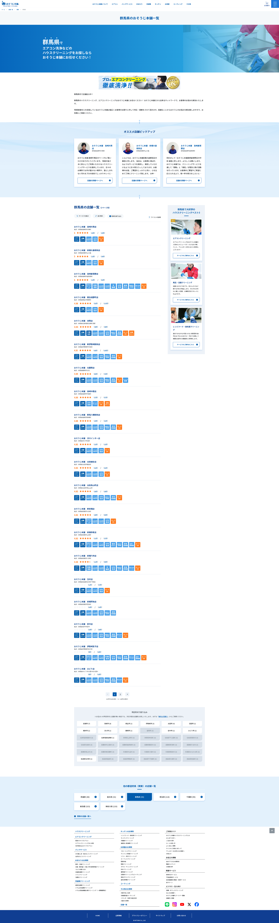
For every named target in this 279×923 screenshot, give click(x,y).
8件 (90, 674)
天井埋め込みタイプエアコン (83, 846)
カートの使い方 (170, 843)
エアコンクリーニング (83, 837)
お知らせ (168, 854)
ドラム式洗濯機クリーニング (83, 888)
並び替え (100, 216)
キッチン (158, 4)
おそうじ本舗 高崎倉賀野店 (86, 273)
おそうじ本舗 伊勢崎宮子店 (86, 646)
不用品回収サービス (172, 877)
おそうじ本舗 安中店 (83, 624)
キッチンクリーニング (127, 838)
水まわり (139, 4)
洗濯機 (148, 4)
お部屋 (167, 4)
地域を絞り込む (116, 216)
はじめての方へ (170, 838)
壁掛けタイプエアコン (81, 840)
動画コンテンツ (170, 864)
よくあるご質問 (170, 846)
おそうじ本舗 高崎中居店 (85, 391)
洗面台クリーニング (81, 877)
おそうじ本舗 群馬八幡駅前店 (87, 414)
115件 (106, 303)
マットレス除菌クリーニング (129, 854)
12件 (92, 280)
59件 (105, 515)
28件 (95, 491)
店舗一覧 (124, 904)
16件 (99, 674)
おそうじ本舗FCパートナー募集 (175, 895)
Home (97, 915)
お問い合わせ (181, 915)
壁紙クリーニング (126, 864)
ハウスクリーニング (82, 831)
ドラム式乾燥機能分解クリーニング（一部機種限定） (91, 890)
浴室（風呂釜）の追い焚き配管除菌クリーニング (89, 867)
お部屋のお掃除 (126, 847)
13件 (92, 256)
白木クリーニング (126, 869)
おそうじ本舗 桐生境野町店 (86, 297)
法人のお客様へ (170, 893)
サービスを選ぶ (84, 216)
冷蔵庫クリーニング (127, 840)
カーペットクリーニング (128, 859)
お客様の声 (169, 867)
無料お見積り (163, 716)
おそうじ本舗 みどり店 (84, 668)
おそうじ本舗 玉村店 (83, 579)
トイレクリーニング (81, 875)
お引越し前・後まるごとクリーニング (86, 854)
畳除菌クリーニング (127, 872)
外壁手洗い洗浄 (125, 893)
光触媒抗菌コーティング (128, 895)
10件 (90, 607)
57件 (105, 397)
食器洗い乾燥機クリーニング (129, 843)
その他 (188, 4)
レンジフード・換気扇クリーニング (131, 835)
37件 (105, 538)
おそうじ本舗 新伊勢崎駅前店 (87, 344)
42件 (95, 350)
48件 (95, 327)
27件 (95, 397)
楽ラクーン (169, 882)
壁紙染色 (123, 861)
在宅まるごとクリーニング (83, 856)
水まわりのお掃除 (81, 860)
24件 (92, 233)
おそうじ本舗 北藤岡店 (84, 367)
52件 (95, 303)
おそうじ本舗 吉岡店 (83, 320)
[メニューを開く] (275, 4)
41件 (105, 421)
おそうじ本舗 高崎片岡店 (85, 226)
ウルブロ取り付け (80, 869)
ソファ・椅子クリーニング (129, 856)
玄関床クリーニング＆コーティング (131, 874)
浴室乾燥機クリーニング (82, 872)
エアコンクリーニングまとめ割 (84, 843)
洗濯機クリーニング (82, 881)
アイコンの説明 (156, 217)
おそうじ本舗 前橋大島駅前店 (87, 250)
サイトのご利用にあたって (174, 848)
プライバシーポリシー (139, 915)
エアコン (115, 4)
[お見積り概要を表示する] (267, 4)
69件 (95, 374)
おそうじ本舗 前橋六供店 (85, 555)
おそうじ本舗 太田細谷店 (85, 461)
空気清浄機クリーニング (128, 880)
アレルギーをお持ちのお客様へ (175, 851)
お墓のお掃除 (125, 901)
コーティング (177, 4)
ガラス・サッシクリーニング (129, 867)
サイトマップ (160, 915)
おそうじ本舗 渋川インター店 (87, 438)
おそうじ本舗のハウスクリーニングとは (178, 835)
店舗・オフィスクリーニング (174, 890)
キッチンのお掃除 (127, 831)
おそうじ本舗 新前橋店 (84, 508)
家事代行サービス (171, 875)
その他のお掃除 (126, 889)
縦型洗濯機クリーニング (82, 885)
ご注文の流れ (170, 840)
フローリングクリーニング (129, 851)
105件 (106, 350)
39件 (102, 256)
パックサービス (127, 4)
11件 (95, 538)
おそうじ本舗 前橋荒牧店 (85, 601)
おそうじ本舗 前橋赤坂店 (85, 532)
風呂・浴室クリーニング (82, 864)
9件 (90, 652)
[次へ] (127, 694)
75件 (105, 374)
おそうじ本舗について (100, 4)
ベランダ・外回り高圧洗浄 (129, 898)
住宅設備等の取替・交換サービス (176, 880)
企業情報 (119, 915)
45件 (105, 562)
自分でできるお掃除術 (172, 861)
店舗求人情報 (170, 898)
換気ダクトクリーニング (128, 877)
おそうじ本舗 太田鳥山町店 (86, 485)
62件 (102, 280)
